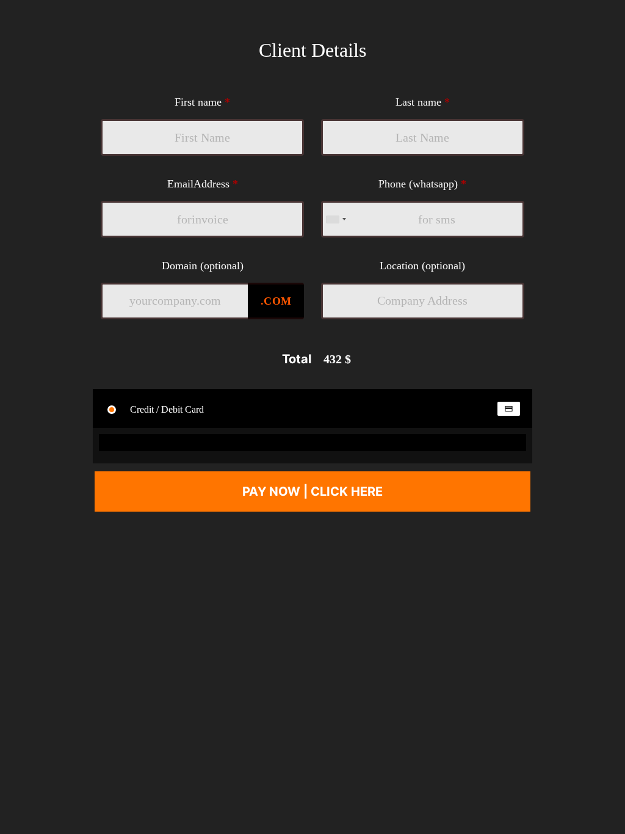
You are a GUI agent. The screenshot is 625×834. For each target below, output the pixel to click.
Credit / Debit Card (166, 409)
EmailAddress (202, 184)
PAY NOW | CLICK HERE (312, 491)
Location (422, 265)
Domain (203, 265)
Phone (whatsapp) (422, 184)
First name (202, 102)
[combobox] (336, 219)
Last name (423, 102)
